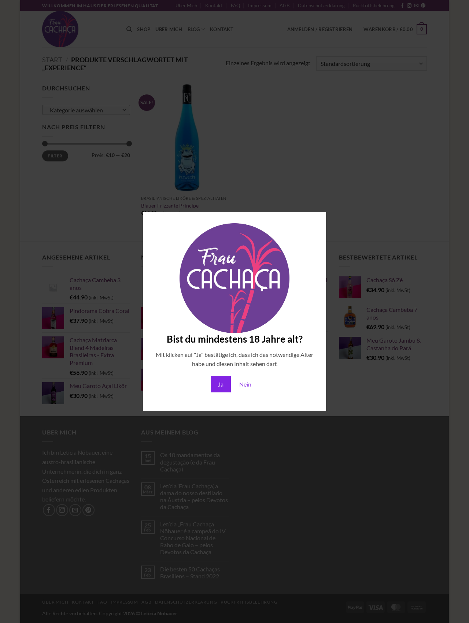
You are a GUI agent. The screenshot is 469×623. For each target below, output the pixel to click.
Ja (221, 384)
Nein (245, 384)
